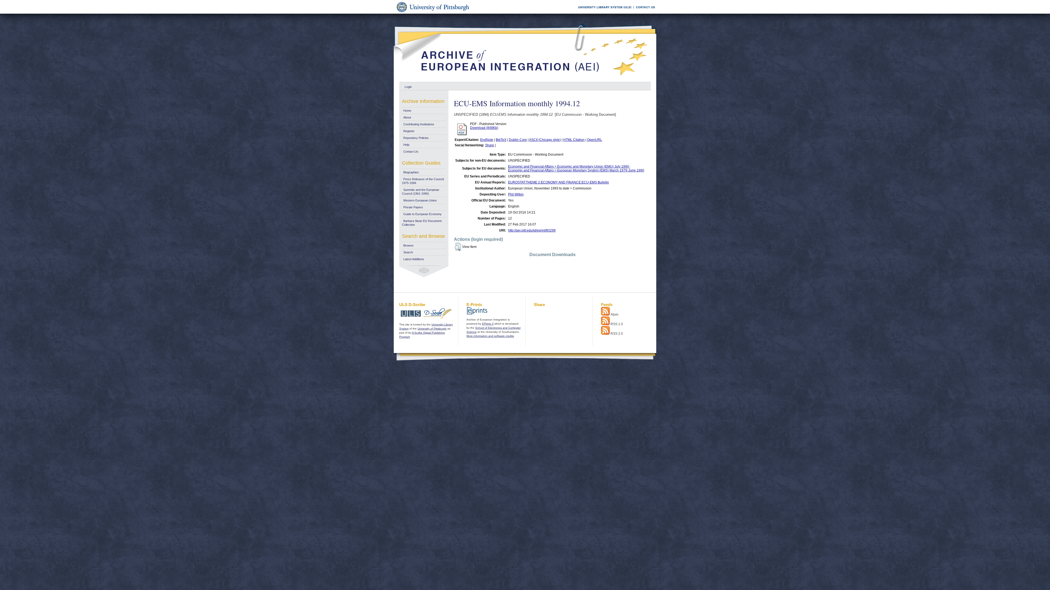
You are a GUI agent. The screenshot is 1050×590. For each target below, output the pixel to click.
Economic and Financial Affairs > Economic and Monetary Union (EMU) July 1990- (569, 166)
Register (409, 131)
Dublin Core (518, 140)
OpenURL (594, 140)
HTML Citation (574, 140)
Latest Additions (413, 259)
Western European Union (420, 200)
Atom (614, 314)
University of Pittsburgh (432, 328)
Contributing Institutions (418, 124)
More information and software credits (490, 335)
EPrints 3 (488, 323)
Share (489, 145)
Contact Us (410, 151)
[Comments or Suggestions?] (644, 12)
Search (408, 252)
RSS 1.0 (617, 324)
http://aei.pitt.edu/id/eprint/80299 (532, 230)
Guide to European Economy (422, 214)
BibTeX (501, 140)
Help (406, 144)
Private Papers (413, 207)
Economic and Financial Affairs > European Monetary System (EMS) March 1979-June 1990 (576, 170)
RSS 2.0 (617, 334)
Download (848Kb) (484, 128)
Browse (408, 245)
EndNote (486, 140)
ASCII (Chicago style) (545, 140)
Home (407, 110)
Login (408, 86)
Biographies (411, 172)
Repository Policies (416, 138)
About (407, 117)
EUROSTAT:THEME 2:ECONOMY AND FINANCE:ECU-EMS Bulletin (558, 182)
